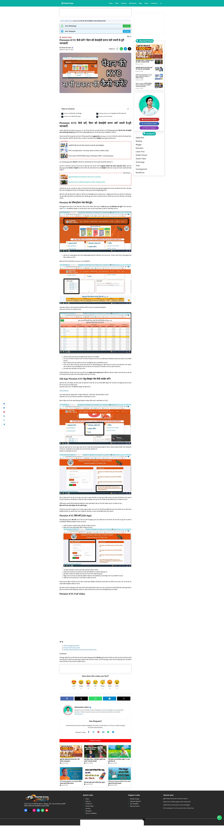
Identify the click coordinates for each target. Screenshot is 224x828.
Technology (140, 162)
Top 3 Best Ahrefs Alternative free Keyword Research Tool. (80, 649)
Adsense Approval (135, 801)
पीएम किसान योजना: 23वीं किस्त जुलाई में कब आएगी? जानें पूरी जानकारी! (86, 182)
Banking (139, 141)
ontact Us (89, 803)
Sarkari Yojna (68, 21)
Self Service (132, 3)
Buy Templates (134, 803)
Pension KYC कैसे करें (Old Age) (72, 116)
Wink (88, 686)
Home (111, 3)
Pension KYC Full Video (105, 116)
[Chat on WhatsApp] (219, 817)
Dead (116, 686)
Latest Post (140, 152)
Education (139, 148)
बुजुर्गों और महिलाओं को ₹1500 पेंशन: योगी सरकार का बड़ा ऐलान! (84, 177)
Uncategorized (141, 169)
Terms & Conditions (91, 813)
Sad (95, 686)
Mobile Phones (141, 155)
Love (73, 686)
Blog (140, 3)
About (146, 3)
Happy (81, 686)
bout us (88, 801)
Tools (117, 3)
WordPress (140, 173)
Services (123, 3)
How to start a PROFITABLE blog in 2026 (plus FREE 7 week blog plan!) (90, 156)
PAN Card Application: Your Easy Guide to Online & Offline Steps (88, 150)
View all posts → (79, 714)
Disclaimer (88, 811)
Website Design (134, 799)
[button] (161, 3)
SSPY (64, 208)
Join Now (126, 26)
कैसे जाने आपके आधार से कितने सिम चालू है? (94, 782)
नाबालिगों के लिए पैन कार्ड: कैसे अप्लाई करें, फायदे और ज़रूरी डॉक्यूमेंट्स (86, 145)
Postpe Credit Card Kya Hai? (71, 647)
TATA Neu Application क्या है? (71, 645)
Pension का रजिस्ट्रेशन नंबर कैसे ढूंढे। (73, 113)
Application (140, 138)
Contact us (154, 3)
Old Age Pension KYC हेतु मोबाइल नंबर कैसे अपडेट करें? (112, 113)
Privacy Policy (89, 806)
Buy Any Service (135, 806)
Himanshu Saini (66, 47)
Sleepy (103, 686)
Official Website (63, 390)
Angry (109, 686)
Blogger (139, 145)
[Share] (129, 48)
